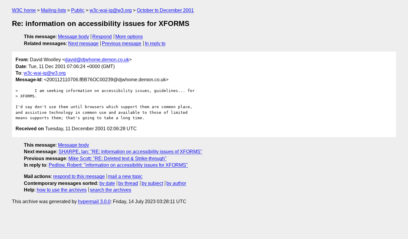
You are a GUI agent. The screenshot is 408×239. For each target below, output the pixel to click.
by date (107, 183)
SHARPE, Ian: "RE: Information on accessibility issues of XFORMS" (130, 151)
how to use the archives (62, 189)
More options (129, 36)
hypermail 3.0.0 (94, 201)
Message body (73, 36)
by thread (128, 183)
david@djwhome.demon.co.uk (97, 59)
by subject (152, 183)
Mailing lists (53, 10)
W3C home (24, 10)
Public (78, 10)
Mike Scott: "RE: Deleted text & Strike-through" (117, 158)
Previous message (121, 43)
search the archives (110, 189)
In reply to (155, 43)
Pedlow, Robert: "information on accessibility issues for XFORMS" (118, 165)
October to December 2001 (165, 10)
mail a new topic (125, 176)
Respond (102, 36)
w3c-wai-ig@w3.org (111, 10)
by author (176, 183)
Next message (83, 43)
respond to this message (79, 176)
